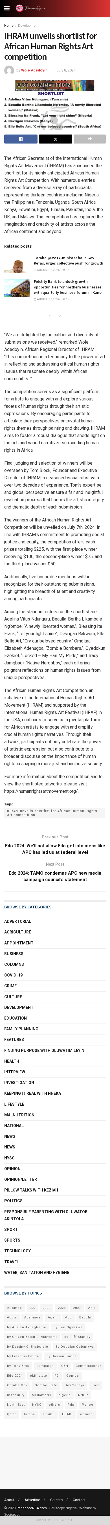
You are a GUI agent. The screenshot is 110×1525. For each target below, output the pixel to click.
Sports (12, 1240)
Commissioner (88, 1366)
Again (53, 1317)
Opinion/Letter (20, 1179)
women (86, 1414)
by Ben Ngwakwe (68, 1327)
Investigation (19, 1082)
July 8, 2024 (66, 70)
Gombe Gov (17, 1385)
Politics (13, 1201)
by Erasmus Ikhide (23, 1356)
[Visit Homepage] (31, 8)
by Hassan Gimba (62, 1356)
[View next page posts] (60, 316)
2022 (46, 1308)
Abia (92, 1308)
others (54, 1405)
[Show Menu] (7, 8)
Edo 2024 (15, 1376)
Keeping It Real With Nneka (32, 1093)
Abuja (12, 1317)
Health (11, 1061)
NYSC (9, 1158)
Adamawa (32, 1317)
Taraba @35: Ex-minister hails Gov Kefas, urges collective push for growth (68, 260)
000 (32, 1308)
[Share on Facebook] (21, 139)
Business (13, 953)
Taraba (29, 1414)
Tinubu (48, 1414)
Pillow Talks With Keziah (31, 1190)
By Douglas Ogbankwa (75, 1347)
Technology (17, 1251)
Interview (14, 1072)
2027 (77, 1308)
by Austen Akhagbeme (26, 1327)
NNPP (83, 1395)
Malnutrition (19, 1115)
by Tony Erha (18, 1366)
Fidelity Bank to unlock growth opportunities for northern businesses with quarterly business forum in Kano (68, 287)
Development (28, 26)
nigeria (64, 1395)
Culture (13, 997)
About (9, 1500)
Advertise (32, 1500)
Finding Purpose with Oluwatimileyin (44, 1050)
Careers (56, 1500)
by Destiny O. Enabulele (27, 1347)
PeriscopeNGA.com (32, 1508)
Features (14, 1039)
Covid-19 (13, 975)
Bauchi (85, 1317)
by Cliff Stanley (77, 1337)
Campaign (45, 1366)
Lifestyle (14, 1104)
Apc (68, 1317)
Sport (11, 1229)
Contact (79, 1500)
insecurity (16, 1395)
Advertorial (17, 921)
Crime (10, 986)
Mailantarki (41, 1395)
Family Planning (21, 1029)
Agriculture (17, 932)
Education (15, 1018)
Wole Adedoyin (34, 70)
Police (87, 1405)
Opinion (12, 1168)
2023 (62, 1308)
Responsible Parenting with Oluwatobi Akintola (46, 1215)
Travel (11, 1262)
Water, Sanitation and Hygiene (36, 1272)
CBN (64, 1366)
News (9, 1136)
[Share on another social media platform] (90, 139)
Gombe (72, 1376)
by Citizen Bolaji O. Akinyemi (32, 1337)
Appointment (19, 943)
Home (9, 26)
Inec (96, 1385)
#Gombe (14, 1308)
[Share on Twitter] (55, 139)
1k (67, 270)
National (14, 1125)
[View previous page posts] (50, 316)
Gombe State (46, 1385)
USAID (67, 1414)
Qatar (11, 1414)
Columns (14, 964)
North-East (16, 1405)
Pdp (70, 1405)
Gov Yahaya (74, 1385)
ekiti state (38, 1376)
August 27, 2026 (48, 270)
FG (56, 1376)
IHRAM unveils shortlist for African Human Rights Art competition (52, 813)
